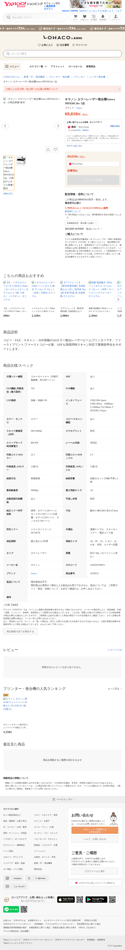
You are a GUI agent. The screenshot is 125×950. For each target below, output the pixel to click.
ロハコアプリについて (32, 901)
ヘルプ (118, 10)
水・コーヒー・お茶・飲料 (15, 827)
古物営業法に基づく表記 (39, 927)
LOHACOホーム (11, 77)
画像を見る (8, 193)
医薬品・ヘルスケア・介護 (45, 845)
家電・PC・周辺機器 (34, 77)
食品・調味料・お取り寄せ (15, 821)
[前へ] (5, 125)
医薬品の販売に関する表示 (64, 927)
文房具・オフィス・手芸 (45, 857)
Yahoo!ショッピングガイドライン (17, 943)
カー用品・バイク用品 (13, 869)
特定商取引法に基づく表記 (88, 924)
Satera (79, 108)
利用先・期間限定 (82, 130)
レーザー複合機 (97, 77)
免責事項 (101, 940)
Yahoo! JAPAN (70, 10)
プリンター (79, 77)
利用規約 (91, 940)
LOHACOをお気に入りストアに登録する (97, 883)
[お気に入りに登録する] (55, 149)
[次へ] (58, 125)
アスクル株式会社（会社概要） (17, 931)
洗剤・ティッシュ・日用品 (15, 833)
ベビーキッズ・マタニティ (45, 839)
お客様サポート (35, 920)
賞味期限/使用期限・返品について (82, 229)
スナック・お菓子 (42, 821)
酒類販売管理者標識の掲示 (15, 927)
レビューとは (115, 650)
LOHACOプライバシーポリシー (17, 924)
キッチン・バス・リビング (45, 833)
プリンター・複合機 (59, 77)
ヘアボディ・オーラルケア (15, 839)
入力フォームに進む (95, 871)
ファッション (40, 851)
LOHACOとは (19, 920)
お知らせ (7, 920)
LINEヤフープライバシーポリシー (38, 940)
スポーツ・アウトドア (13, 857)
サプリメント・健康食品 (14, 845)
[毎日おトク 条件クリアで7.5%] (62, 28)
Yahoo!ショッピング (12, 940)
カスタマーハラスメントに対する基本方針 (62, 920)
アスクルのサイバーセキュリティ (60, 924)
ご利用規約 (38, 924)
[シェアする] (48, 149)
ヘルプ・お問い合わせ (94, 839)
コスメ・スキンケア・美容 (45, 815)
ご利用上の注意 (90, 920)
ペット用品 (8, 851)
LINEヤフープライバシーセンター (70, 940)
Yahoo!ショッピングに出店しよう (96, 10)
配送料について (73, 211)
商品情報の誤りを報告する (20, 631)
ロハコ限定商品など (12, 815)
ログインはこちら (74, 146)
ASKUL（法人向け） (87, 927)
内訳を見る (115, 126)
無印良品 (38, 869)
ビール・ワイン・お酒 (44, 827)
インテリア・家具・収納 (14, 863)
